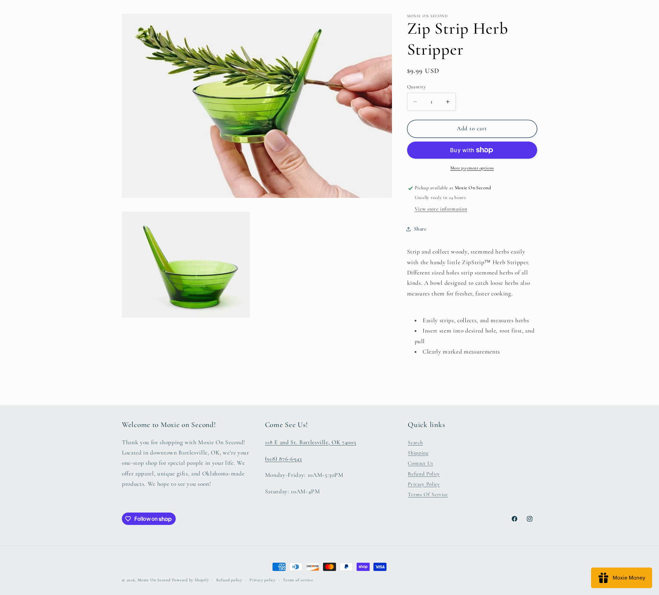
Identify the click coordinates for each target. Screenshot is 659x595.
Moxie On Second (154, 579)
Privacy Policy (424, 484)
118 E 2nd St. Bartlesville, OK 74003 (310, 442)
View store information (441, 209)
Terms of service (298, 579)
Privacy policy (263, 579)
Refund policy (229, 579)
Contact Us (420, 463)
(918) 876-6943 (283, 458)
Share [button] (420, 229)
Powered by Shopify (190, 579)
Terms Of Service (428, 495)
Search (415, 442)
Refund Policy (424, 474)
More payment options (472, 168)
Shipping (418, 453)
